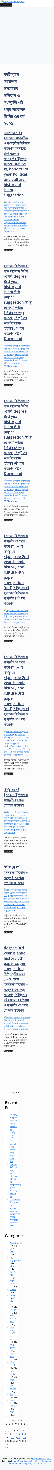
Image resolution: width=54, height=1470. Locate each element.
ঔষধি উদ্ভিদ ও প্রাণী (13, 1318)
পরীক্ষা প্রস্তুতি (12, 1364)
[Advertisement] (27, 35)
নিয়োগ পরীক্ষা (12, 1355)
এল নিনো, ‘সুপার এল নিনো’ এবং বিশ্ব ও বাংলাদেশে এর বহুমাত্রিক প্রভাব (13, 1125)
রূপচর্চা (12, 1379)
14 (21, 1434)
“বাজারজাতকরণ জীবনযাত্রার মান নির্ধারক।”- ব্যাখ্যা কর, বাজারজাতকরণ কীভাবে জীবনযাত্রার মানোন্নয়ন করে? (15, 1212)
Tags (44, 1463)
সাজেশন (12, 1400)
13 (18, 1434)
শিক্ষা (11, 1394)
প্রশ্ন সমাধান (12, 1372)
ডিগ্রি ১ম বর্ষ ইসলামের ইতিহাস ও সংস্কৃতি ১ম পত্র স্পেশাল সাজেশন (16, 875)
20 (18, 1437)
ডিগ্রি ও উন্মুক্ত (12, 1346)
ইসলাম (12, 1295)
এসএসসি (13, 1309)
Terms (10, 1463)
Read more (8, 250)
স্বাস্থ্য (12, 1411)
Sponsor (37, 1463)
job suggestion (15, 1259)
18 (12, 1437)
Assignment (16, 1242)
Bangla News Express (41, 1458)
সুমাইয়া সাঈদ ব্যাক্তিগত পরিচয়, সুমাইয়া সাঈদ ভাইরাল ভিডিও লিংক (13, 1150)
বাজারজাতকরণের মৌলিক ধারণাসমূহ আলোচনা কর (15, 1190)
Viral (12, 1266)
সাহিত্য (12, 1406)
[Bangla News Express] (12, 1)
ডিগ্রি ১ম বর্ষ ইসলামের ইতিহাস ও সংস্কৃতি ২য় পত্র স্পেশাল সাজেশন (16, 797)
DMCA (17, 1463)
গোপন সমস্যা (12, 1329)
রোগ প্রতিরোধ (13, 1387)
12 (15, 1434)
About (37, 1461)
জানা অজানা (12, 1337)
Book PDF (12, 1250)
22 (24, 1437)
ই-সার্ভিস (13, 1289)
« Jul (7, 1447)
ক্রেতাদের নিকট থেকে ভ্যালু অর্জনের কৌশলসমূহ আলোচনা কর (14, 1173)
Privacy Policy (26, 1463)
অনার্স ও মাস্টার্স (12, 1282)
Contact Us (46, 1461)
